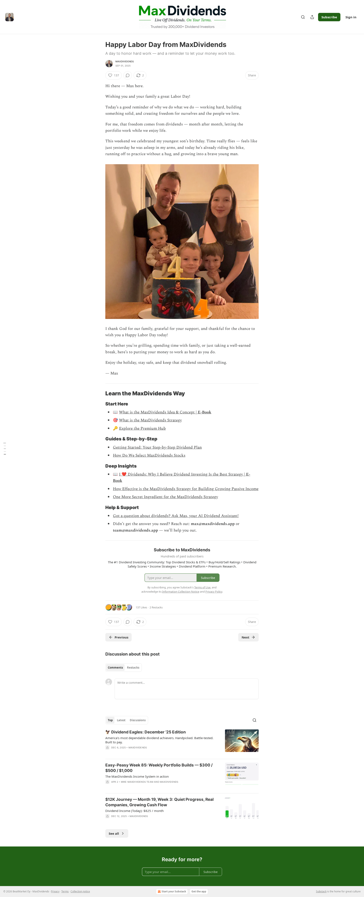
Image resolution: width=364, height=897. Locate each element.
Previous (121, 637)
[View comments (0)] (127, 75)
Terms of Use (202, 587)
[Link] (99, 393)
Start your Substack (174, 891)
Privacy (55, 891)
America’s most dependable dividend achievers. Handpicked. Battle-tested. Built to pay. (159, 740)
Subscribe (329, 17)
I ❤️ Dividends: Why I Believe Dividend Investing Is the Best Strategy (181, 474)
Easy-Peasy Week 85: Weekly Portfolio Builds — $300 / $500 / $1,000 (159, 768)
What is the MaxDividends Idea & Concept (157, 412)
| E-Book (203, 412)
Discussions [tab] (138, 720)
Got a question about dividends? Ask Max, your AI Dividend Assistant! (176, 516)
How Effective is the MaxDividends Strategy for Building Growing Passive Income (185, 489)
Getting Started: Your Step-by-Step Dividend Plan (157, 447)
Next (245, 637)
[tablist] (123, 667)
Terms (65, 891)
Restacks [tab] (133, 667)
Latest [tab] (121, 720)
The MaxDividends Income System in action (137, 776)
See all (114, 833)
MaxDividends (124, 61)
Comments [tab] (115, 667)
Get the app (198, 891)
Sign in (350, 17)
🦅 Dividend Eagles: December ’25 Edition (145, 732)
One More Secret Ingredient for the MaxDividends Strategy (165, 497)
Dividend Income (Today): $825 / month (134, 811)
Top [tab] (110, 720)
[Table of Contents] (5, 448)
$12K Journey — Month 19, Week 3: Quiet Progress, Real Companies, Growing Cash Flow (159, 802)
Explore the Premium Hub (142, 428)
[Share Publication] (312, 17)
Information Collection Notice (180, 591)
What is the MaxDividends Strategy (150, 420)
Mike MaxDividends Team (137, 781)
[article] (182, 742)
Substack (321, 891)
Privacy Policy (213, 591)
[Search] (303, 17)
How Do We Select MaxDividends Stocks (149, 455)
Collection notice (80, 891)
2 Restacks (156, 607)
